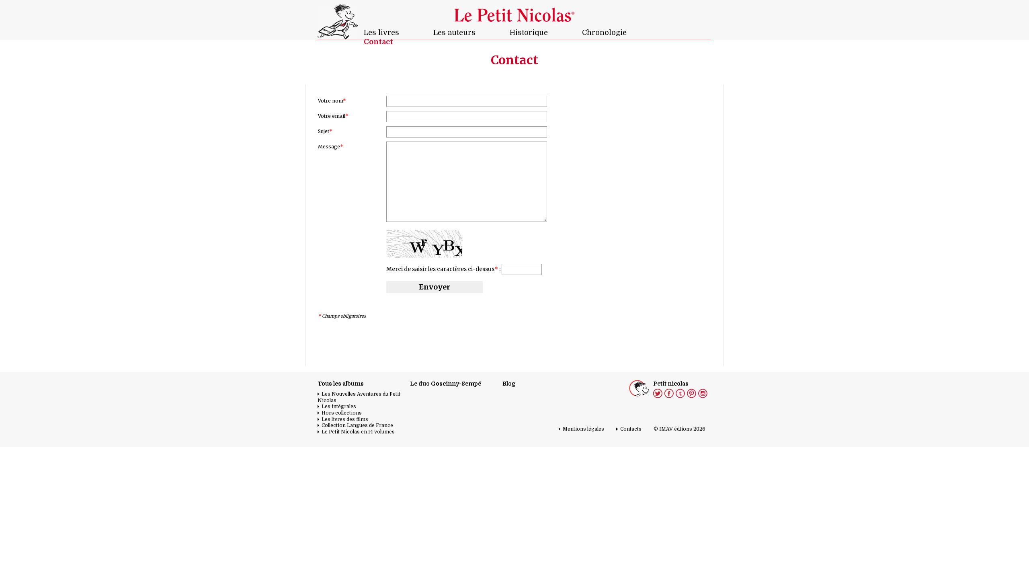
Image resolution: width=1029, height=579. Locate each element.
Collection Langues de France (357, 425)
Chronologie (604, 33)
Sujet (325, 131)
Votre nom (332, 101)
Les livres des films (345, 419)
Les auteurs (454, 33)
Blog (508, 383)
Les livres (381, 33)
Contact (378, 42)
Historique (529, 33)
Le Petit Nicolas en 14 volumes (358, 432)
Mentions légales (583, 429)
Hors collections (342, 413)
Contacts (631, 429)
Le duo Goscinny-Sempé (445, 383)
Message (330, 147)
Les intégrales (339, 406)
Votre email (333, 116)
